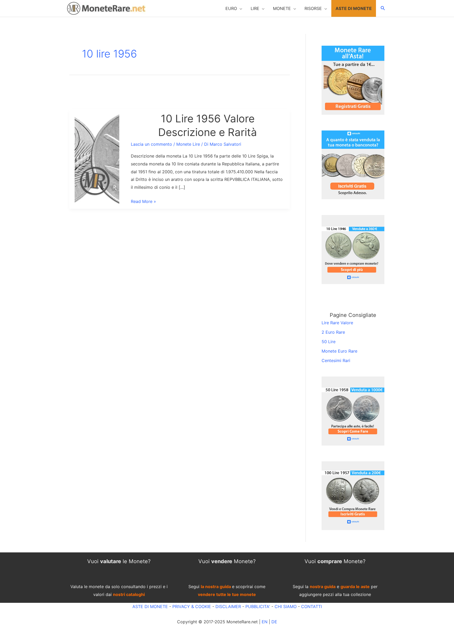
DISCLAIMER (228, 606)
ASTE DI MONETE (150, 606)
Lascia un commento (151, 144)
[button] (233, 8)
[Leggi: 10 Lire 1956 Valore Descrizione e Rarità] (97, 158)
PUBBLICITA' (257, 606)
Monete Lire (188, 144)
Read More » (143, 202)
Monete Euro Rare (339, 351)
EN (264, 621)
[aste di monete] (353, 79)
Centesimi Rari (336, 360)
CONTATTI (311, 606)
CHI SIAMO (286, 606)
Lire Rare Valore (337, 322)
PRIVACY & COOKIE (191, 606)
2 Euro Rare (333, 332)
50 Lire (329, 341)
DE (274, 621)
